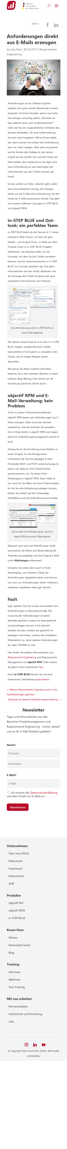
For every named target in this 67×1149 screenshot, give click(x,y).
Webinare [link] (14, 979)
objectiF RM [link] (16, 903)
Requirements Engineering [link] (22, 657)
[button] (56, 5)
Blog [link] (11, 952)
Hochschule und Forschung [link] (25, 1014)
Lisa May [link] (16, 49)
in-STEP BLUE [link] (17, 918)
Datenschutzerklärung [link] (43, 792)
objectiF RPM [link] (17, 910)
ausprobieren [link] (42, 679)
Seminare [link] (14, 972)
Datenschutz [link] (16, 876)
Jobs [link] (11, 1021)
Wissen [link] (13, 937)
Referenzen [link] (16, 861)
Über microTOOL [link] (19, 853)
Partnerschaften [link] (18, 1006)
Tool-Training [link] (17, 987)
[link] (11, 5)
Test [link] (41, 667)
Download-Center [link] (20, 945)
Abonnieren (17, 807)
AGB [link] (11, 883)
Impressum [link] (16, 868)
